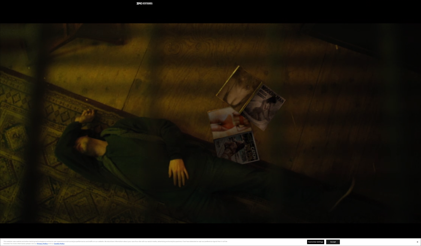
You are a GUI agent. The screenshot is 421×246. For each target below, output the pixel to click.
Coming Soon (183, 4)
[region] (210, 242)
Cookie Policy (59, 243)
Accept (333, 242)
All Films (276, 4)
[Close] (417, 242)
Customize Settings (315, 242)
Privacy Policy (42, 243)
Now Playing (167, 4)
